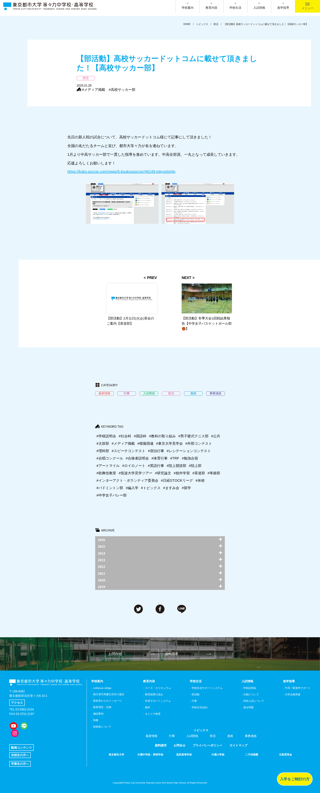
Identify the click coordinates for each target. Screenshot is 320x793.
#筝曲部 (214, 473)
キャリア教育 (153, 713)
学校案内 (188, 7)
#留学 (186, 488)
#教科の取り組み (162, 436)
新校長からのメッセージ (107, 700)
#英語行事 (156, 466)
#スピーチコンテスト (128, 451)
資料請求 (171, 654)
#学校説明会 (106, 436)
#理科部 (102, 451)
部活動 (195, 694)
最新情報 (151, 736)
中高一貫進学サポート (298, 687)
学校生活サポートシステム (207, 687)
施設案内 (98, 713)
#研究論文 (163, 473)
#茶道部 (198, 473)
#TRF (174, 458)
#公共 (215, 436)
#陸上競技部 (176, 466)
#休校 (200, 480)
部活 (213, 736)
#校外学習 (182, 473)
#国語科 (140, 436)
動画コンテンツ (21, 747)
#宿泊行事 (156, 451)
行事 (194, 700)
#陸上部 (195, 466)
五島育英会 (285, 754)
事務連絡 (251, 736)
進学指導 (283, 7)
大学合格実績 (292, 694)
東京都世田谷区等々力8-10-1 (28, 695)
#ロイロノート (133, 466)
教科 (147, 707)
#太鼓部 (102, 443)
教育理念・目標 (102, 707)
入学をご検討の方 (295, 779)
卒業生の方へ (20, 763)
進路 (230, 736)
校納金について (102, 726)
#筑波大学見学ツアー (135, 473)
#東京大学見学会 (169, 443)
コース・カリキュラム (158, 687)
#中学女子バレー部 (111, 495)
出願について (251, 694)
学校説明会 (249, 687)
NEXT (186, 278)
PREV (152, 278)
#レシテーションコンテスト (189, 451)
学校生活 (235, 7)
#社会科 (125, 436)
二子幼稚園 (251, 754)
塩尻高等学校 (184, 754)
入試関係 (192, 736)
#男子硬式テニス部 (193, 436)
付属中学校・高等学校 (150, 754)
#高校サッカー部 (122, 90)
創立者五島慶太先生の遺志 (108, 694)
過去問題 (248, 707)
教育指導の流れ (154, 694)
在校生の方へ (20, 755)
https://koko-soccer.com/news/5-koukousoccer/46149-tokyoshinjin (121, 171)
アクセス (17, 702)
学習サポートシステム (158, 700)
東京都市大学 (116, 754)
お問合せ (115, 654)
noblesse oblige (102, 687)
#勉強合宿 (190, 458)
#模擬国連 (145, 443)
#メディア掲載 (93, 90)
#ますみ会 (171, 488)
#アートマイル (108, 466)
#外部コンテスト (198, 443)
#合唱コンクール (109, 458)
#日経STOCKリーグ (177, 480)
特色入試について (253, 700)
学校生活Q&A (199, 707)
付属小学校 (217, 754)
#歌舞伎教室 (106, 473)
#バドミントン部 (109, 488)
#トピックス (151, 488)
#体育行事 (159, 458)
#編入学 (132, 488)
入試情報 (259, 7)
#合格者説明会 (137, 458)
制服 (95, 720)
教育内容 (211, 7)
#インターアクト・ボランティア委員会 (127, 480)
